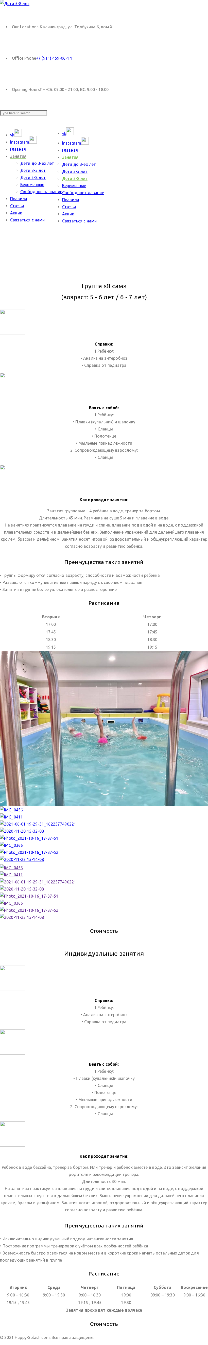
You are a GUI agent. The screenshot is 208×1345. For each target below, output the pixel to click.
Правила (18, 198)
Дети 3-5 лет (33, 170)
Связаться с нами (27, 220)
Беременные (32, 184)
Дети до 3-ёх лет (37, 163)
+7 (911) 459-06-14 (54, 58)
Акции (16, 213)
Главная (18, 149)
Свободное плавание (41, 191)
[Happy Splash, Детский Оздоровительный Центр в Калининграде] (14, 3)
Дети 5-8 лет (33, 177)
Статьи (17, 205)
